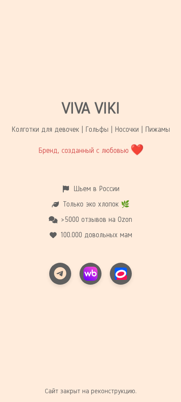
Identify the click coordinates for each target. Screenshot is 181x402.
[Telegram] (60, 274)
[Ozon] (121, 274)
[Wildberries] (90, 274)
